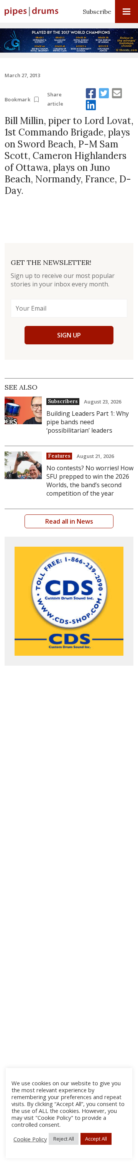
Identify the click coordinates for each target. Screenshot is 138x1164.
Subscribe (97, 11)
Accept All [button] (96, 1138)
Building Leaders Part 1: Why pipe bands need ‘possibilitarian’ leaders (87, 422)
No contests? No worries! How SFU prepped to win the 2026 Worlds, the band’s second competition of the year (89, 481)
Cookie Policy (30, 1139)
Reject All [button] (63, 1138)
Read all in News (69, 521)
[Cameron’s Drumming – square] (69, 601)
